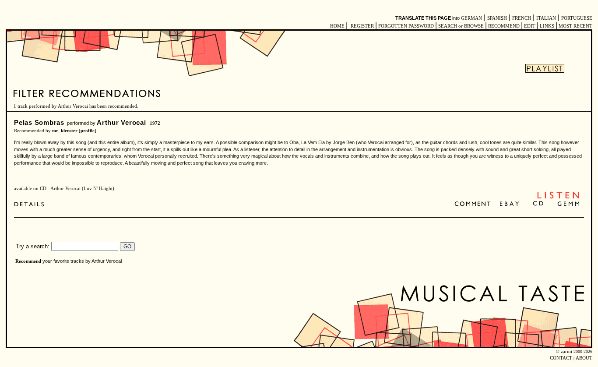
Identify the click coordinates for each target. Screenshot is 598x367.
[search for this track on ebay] (509, 204)
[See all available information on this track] (31, 204)
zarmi (566, 351)
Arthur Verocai (121, 122)
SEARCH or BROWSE (461, 26)
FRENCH (521, 18)
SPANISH (497, 18)
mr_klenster (64, 130)
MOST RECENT (574, 26)
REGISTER (362, 26)
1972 (155, 123)
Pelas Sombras (39, 122)
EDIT (530, 26)
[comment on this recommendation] (474, 204)
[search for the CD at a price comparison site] (538, 204)
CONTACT (561, 358)
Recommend (28, 261)
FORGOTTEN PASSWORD (406, 26)
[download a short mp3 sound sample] (558, 197)
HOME (337, 26)
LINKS (547, 26)
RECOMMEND (504, 26)
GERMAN (471, 18)
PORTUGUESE (576, 18)
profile (88, 130)
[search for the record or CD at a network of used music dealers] (568, 204)
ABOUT (584, 358)
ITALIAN (546, 18)
